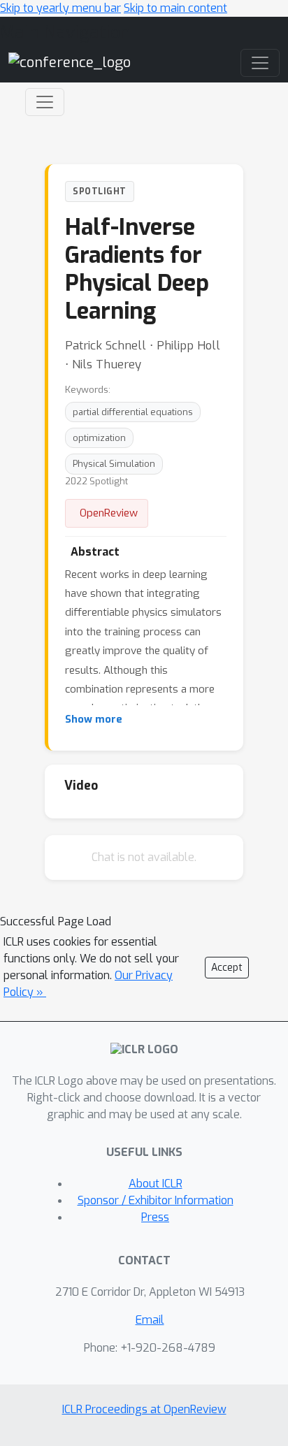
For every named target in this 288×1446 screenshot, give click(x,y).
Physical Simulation (114, 464)
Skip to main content (175, 8)
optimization (99, 438)
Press (155, 1217)
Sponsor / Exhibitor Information (155, 1200)
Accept (227, 967)
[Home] (69, 62)
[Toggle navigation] (44, 102)
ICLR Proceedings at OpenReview (144, 1409)
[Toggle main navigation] (260, 63)
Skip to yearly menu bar (60, 8)
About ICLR (155, 1183)
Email (150, 1320)
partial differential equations (133, 412)
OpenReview (109, 513)
